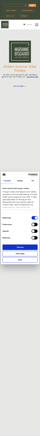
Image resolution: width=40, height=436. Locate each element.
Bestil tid (10, 16)
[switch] (34, 224)
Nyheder (23, 16)
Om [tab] (32, 181)
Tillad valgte (20, 253)
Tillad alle (20, 247)
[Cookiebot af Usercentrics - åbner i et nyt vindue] (28, 174)
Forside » (20, 86)
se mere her (32, 77)
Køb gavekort (27, 10)
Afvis (20, 260)
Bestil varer (11, 10)
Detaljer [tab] (20, 181)
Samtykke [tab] (7, 181)
